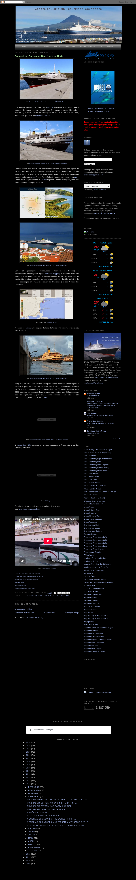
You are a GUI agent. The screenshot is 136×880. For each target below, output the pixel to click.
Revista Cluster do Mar (93, 594)
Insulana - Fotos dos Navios (95, 558)
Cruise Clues (89, 507)
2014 (28, 781)
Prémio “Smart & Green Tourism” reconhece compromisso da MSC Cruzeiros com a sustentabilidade (102, 406)
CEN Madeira (92, 413)
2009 (28, 864)
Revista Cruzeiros (91, 600)
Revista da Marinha (91, 603)
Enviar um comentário (23, 609)
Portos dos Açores (91, 591)
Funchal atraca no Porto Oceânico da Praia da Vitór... (58, 800)
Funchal (50, 107)
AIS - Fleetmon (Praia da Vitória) (96, 468)
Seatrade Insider (90, 610)
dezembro (34, 787)
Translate (102, 190)
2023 (28, 752)
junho (32, 835)
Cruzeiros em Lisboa (92, 528)
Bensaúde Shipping (52, 274)
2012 (28, 854)
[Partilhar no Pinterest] (68, 593)
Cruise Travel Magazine (93, 519)
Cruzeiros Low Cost (91, 525)
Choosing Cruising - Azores (94, 501)
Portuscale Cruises (42, 116)
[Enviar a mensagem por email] (58, 593)
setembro (34, 797)
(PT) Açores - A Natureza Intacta (96, 111)
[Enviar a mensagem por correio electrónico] (54, 593)
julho (31, 832)
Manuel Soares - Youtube (49, 568)
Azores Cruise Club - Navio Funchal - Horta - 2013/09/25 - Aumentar (49, 439)
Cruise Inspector (90, 513)
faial (41, 595)
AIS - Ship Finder (90, 480)
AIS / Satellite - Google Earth (95, 486)
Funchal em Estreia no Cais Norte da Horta (39, 56)
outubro (33, 793)
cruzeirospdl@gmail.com (93, 175)
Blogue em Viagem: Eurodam (43, 816)
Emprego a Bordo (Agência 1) (95, 537)
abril (31, 841)
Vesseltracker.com (52, 322)
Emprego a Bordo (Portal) (93, 549)
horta (46, 595)
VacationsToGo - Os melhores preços (98, 628)
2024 (28, 749)
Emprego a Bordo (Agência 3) (95, 543)
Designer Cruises (90, 534)
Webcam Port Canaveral (93, 634)
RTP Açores (48, 501)
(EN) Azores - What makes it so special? (99, 109)
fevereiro (34, 848)
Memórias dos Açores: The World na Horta (51, 819)
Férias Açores (89, 555)
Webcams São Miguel (92, 649)
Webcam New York (91, 631)
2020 (28, 762)
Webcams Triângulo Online (94, 652)
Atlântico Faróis (93, 394)
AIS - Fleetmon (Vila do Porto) (95, 471)
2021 (28, 758)
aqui (34, 177)
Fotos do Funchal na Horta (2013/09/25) (27, 573)
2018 (28, 768)
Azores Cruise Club (24, 445)
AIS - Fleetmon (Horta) (92, 462)
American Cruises (91, 495)
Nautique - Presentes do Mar (95, 579)
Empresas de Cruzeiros (93, 552)
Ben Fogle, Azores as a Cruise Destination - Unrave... (57, 825)
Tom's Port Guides (91, 625)
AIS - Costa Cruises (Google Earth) (97, 453)
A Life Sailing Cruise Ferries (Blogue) (98, 450)
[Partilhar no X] (63, 593)
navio (62, 595)
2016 (28, 774)
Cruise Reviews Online (92, 516)
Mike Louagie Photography (94, 570)
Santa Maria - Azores (92, 606)
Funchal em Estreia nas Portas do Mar (49, 806)
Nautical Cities (89, 576)
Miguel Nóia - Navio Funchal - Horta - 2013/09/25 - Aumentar (48, 265)
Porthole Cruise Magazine (94, 588)
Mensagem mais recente (24, 613)
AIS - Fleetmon (90, 456)
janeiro (33, 851)
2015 (28, 777)
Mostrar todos (117, 439)
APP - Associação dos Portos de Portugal (100, 492)
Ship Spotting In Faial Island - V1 (96, 616)
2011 (28, 857)
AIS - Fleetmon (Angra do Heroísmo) (98, 459)
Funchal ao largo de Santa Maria (46, 809)
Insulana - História (91, 561)
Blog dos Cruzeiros (95, 401)
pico (68, 595)
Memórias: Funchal (38, 813)
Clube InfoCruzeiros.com (93, 504)
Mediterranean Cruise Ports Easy (96, 567)
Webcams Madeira (91, 646)
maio (31, 838)
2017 (28, 771)
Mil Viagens (88, 573)
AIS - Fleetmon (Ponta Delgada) (96, 465)
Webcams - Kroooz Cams (94, 637)
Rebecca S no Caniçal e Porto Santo (100, 416)
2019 (28, 765)
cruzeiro (33, 595)
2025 (28, 746)
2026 (28, 742)
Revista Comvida (90, 597)
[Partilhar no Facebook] (66, 593)
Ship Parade (88, 612)
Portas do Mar (89, 585)
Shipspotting (89, 622)
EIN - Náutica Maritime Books (106, 378)
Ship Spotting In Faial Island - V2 (96, 619)
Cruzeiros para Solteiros (93, 531)
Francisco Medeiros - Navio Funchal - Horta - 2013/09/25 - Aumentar (48, 102)
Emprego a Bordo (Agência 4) (95, 546)
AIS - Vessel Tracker (92, 483)
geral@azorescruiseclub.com (30, 509)
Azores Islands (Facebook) (94, 498)
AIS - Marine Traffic (91, 477)
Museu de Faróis (93, 396)
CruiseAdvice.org (90, 522)
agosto (32, 828)
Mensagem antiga (72, 613)
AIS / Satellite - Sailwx (92, 489)
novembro (34, 790)
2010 (28, 860)
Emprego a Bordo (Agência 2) (95, 540)
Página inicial (49, 613)
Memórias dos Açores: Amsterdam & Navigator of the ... (59, 822)
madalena (54, 595)
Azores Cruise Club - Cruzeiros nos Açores (68, 9)
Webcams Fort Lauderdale (94, 643)
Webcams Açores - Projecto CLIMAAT (98, 640)
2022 (28, 755)
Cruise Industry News (92, 510)
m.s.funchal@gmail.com (93, 383)
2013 (26, 595)
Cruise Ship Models (95, 421)
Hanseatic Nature (93, 433)
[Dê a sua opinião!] (61, 593)
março (32, 844)
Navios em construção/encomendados (98, 582)
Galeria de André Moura (96, 431)
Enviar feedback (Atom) (34, 617)
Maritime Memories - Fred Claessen (97, 564)
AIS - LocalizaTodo (91, 474)
